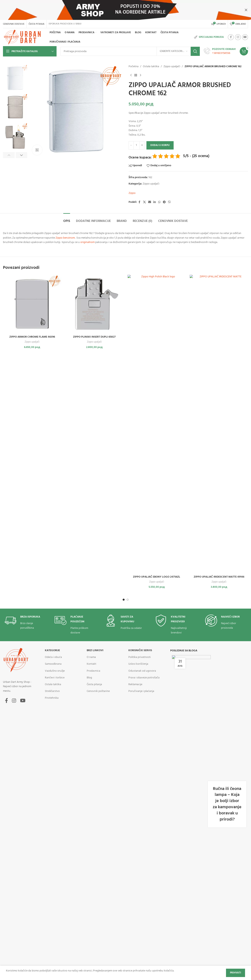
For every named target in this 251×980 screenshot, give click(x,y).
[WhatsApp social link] (159, 202)
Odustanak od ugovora (142, 671)
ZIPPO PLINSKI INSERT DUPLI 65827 (94, 337)
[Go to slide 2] (128, 600)
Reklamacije (135, 684)
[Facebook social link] (231, 37)
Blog (89, 677)
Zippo (132, 193)
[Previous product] (131, 75)
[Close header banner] (246, 10)
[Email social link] (149, 202)
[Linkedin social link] (154, 202)
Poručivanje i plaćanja (141, 691)
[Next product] (140, 75)
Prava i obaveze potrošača (144, 677)
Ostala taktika (151, 66)
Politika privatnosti (139, 657)
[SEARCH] (195, 51)
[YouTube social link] (245, 37)
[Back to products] (135, 75)
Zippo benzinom (65, 238)
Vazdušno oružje (55, 671)
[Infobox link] (220, 51)
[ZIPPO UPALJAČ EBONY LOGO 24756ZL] (157, 424)
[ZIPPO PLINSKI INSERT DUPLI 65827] (94, 304)
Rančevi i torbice (54, 677)
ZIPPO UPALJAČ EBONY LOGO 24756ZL (156, 577)
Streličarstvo (52, 691)
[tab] (66, 219)
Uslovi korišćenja (138, 664)
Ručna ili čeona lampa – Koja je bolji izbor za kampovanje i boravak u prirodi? (227, 804)
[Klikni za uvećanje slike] (37, 150)
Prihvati (235, 973)
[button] (9, 155)
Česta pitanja (94, 684)
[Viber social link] (169, 202)
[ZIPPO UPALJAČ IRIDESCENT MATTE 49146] (219, 424)
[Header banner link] (125, 10)
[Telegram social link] (164, 202)
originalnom (87, 242)
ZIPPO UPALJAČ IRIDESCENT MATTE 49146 (219, 577)
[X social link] (144, 202)
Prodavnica (93, 671)
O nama (91, 657)
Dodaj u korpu (160, 145)
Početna (133, 66)
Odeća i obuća (53, 657)
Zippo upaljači (171, 66)
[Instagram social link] (238, 37)
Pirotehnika (52, 698)
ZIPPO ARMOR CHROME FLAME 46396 (32, 337)
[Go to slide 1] (124, 600)
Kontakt (91, 664)
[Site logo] (23, 37)
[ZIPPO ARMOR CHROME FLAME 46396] (32, 304)
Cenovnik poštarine (98, 691)
